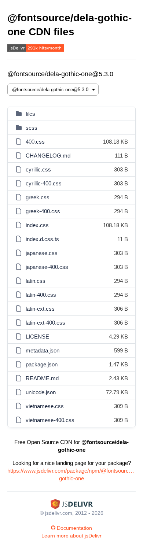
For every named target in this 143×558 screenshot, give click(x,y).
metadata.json (42, 350)
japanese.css (42, 253)
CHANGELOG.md (48, 155)
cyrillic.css (38, 169)
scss (31, 128)
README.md (42, 378)
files (30, 114)
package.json (42, 364)
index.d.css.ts (42, 239)
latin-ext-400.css (45, 322)
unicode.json (41, 392)
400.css (35, 141)
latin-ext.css (40, 309)
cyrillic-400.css (44, 183)
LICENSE (37, 336)
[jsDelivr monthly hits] (35, 48)
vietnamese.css (45, 406)
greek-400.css (43, 211)
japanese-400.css (47, 267)
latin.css (35, 281)
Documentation (74, 528)
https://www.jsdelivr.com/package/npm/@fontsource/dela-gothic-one (71, 474)
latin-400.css (41, 295)
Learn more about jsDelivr (71, 536)
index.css (37, 225)
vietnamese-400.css (50, 420)
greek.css (38, 197)
